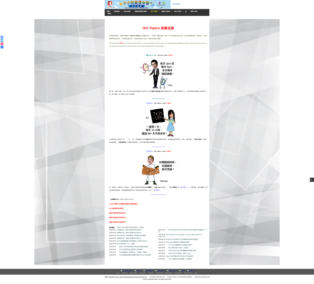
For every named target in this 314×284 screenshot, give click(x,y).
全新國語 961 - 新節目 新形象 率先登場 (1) (129, 238)
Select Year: (120, 227)
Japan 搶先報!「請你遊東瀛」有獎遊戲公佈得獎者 (131, 235)
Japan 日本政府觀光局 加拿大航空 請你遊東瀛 (179, 256)
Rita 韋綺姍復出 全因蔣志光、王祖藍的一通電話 (133, 252)
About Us (125, 273)
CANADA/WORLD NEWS (141, 11)
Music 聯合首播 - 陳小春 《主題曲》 (178, 247)
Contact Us (142, 273)
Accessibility (178, 273)
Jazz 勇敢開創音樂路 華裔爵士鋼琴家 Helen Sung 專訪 (135, 255)
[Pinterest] (2, 43)
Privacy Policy (188, 273)
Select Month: (133, 227)
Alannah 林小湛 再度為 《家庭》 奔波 (179, 253)
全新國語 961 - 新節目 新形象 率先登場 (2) (129, 232)
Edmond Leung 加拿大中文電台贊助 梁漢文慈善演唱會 (182, 239)
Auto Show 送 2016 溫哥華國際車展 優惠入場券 (182, 250)
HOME (108, 11)
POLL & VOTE (177, 11)
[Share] (2, 47)
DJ (186, 11)
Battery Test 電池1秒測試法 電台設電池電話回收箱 (133, 246)
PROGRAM (117, 11)
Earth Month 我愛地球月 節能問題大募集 (177, 242)
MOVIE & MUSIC (166, 11)
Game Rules (133, 273)
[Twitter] (2, 40)
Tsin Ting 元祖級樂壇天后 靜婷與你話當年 (180, 245)
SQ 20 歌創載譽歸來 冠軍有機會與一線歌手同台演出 (132, 241)
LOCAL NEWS (127, 11)
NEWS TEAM (194, 11)
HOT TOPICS (154, 11)
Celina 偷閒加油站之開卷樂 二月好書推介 (180, 259)
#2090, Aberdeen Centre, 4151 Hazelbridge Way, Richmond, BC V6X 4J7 (126, 277)
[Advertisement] (158, 19)
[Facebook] (2, 37)
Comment (151, 273)
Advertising (159, 273)
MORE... (110, 14)
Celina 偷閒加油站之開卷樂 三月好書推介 (131, 249)
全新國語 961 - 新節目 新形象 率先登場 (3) (129, 230)
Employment (168, 273)
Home (118, 273)
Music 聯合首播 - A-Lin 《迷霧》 (126, 243)
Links (196, 273)
